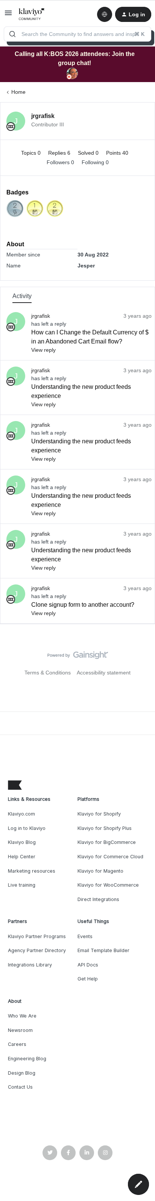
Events (85, 936)
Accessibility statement (104, 673)
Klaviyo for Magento (100, 871)
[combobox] (77, 34)
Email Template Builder (103, 950)
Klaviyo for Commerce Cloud (110, 856)
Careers (17, 1044)
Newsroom (20, 1030)
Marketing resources (31, 871)
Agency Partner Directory (37, 950)
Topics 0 (31, 153)
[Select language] (104, 14)
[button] (8, 15)
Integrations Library (30, 965)
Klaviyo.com (21, 814)
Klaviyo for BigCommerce (107, 842)
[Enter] (12, 34)
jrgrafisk (43, 116)
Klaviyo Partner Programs (37, 936)
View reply (43, 350)
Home (18, 92)
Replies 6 (60, 153)
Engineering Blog (27, 1058)
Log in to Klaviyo (27, 828)
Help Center (21, 856)
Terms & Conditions (47, 673)
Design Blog (21, 1073)
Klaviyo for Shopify (99, 814)
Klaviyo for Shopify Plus (105, 828)
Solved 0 (89, 153)
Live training (21, 885)
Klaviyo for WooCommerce (108, 885)
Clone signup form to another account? (82, 604)
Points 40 (117, 153)
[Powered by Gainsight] (77, 657)
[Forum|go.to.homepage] (32, 14)
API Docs (88, 965)
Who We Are (22, 1016)
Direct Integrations (98, 899)
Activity (22, 296)
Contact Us (20, 1087)
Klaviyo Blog (22, 842)
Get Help (88, 979)
